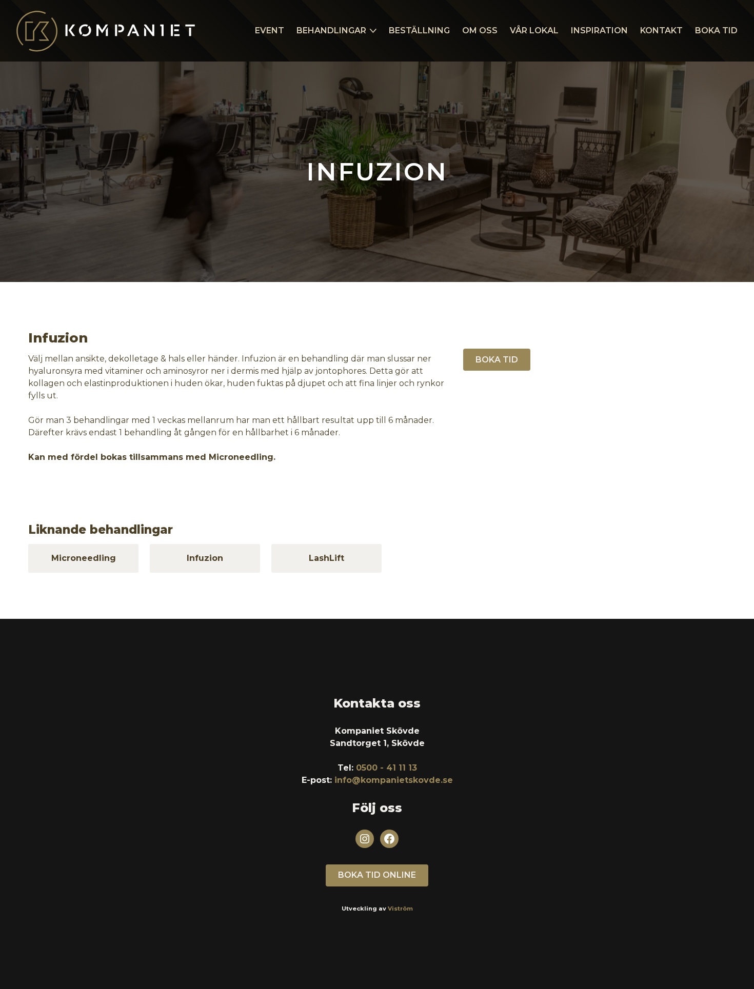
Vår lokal (534, 30)
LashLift (326, 558)
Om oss (480, 30)
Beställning (419, 30)
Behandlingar (331, 30)
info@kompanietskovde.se (393, 780)
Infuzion (205, 558)
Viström (400, 908)
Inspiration (599, 30)
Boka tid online (377, 875)
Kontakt (661, 30)
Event (269, 30)
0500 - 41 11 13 (386, 768)
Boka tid (716, 30)
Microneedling (83, 558)
